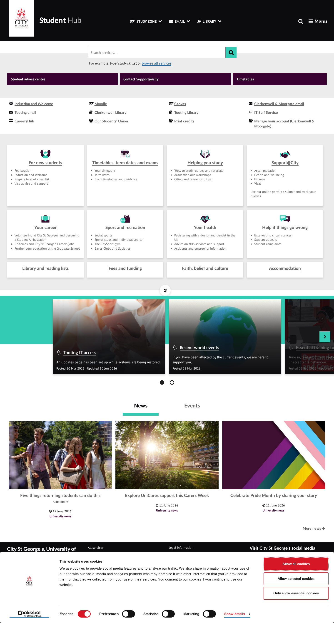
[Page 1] (162, 382)
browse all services (156, 63)
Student (60, 20)
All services (95, 548)
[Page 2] (172, 382)
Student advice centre (28, 79)
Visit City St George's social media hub (282, 551)
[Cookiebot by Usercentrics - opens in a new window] (29, 614)
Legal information (181, 548)
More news (312, 528)
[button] (318, 21)
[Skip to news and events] (165, 290)
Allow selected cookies (296, 579)
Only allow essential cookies (296, 593)
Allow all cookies (296, 564)
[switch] (128, 614)
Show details (234, 614)
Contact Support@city (141, 79)
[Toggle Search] (301, 22)
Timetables (245, 79)
